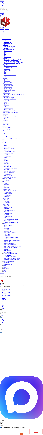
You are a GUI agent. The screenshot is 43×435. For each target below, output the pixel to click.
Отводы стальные (5, 58)
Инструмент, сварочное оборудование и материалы (9, 171)
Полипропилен (3, 128)
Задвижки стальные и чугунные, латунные (8, 85)
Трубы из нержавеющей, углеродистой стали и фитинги (10, 244)
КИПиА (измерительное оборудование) (6, 289)
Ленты (3, 130)
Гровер (5, 54)
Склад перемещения (4, 293)
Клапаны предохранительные (7, 218)
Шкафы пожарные (6, 203)
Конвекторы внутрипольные (7, 211)
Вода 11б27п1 (5, 102)
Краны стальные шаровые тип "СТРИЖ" (9, 109)
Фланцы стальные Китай (7, 81)
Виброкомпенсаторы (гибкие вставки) (7, 43)
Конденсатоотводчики (6, 262)
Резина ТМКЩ (4, 270)
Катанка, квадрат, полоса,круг (6, 122)
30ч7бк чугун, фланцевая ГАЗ (7, 89)
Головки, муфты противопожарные (7, 127)
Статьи (2, 302)
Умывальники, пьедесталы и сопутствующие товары (10, 232)
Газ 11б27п (5, 104)
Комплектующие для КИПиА (7, 205)
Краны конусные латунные (7, 166)
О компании (3, 31)
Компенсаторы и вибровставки (7, 152)
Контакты (3, 34)
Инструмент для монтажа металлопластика (9, 172)
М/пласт (2, 121)
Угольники (5, 77)
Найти (7, 10)
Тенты (3, 139)
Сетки (3, 135)
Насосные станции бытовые (7, 191)
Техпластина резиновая (7, 241)
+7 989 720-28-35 (2, 14)
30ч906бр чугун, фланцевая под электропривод (9, 90)
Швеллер (4, 125)
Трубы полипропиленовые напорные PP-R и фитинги (10, 247)
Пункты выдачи (3, 306)
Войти (1, 15)
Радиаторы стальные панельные (8, 213)
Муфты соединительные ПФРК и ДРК (8, 153)
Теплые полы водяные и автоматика (8, 242)
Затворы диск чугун (6, 92)
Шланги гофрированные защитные (8, 252)
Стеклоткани (4, 266)
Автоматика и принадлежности (8, 216)
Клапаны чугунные (6, 165)
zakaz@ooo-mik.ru (2, 12)
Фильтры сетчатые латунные (7, 42)
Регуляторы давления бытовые (7, 221)
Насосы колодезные (6, 194)
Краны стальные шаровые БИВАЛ (8, 84)
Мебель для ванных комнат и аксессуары (9, 227)
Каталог (2, 2)
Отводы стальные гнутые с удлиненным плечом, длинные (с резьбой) (12, 63)
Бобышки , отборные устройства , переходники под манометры (10, 112)
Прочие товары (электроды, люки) (6, 129)
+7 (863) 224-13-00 (2, 1)
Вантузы (5, 40)
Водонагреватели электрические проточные (9, 148)
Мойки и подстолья (6, 228)
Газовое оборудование (5, 45)
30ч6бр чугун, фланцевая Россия (8, 88)
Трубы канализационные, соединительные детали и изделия (10, 253)
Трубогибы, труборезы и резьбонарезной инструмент (10, 177)
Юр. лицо (2, 421)
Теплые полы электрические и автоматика (9, 243)
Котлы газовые (6, 183)
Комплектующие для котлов (7, 182)
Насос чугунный (6, 41)
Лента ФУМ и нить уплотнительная (8, 236)
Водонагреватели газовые (7, 147)
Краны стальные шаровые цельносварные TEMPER (10, 110)
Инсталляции (5, 226)
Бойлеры (5, 146)
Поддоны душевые (6, 229)
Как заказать (3, 32)
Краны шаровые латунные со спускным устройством (10, 168)
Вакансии (3, 3)
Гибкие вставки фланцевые (7, 44)
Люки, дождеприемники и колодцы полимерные (10, 256)
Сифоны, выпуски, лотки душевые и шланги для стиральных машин (12, 230)
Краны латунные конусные (6, 100)
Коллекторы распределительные (8, 179)
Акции (2, 5)
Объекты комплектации (4, 300)
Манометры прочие (6, 117)
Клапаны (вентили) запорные (6, 93)
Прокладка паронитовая (5, 268)
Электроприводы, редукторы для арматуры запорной (10, 170)
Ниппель (5, 74)
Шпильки (5, 56)
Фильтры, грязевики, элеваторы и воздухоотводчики (9, 261)
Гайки (5, 53)
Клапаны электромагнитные (7, 220)
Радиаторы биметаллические (7, 212)
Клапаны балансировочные (6, 96)
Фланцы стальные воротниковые (8, 80)
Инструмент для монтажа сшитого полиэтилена (9, 173)
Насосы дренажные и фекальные (8, 193)
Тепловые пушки (6, 176)
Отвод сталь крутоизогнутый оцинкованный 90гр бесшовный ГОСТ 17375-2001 (13, 62)
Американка (5, 71)
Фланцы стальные (5, 78)
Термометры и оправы (6, 208)
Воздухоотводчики (5, 113)
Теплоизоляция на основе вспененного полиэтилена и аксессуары (12, 240)
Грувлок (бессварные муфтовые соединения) (9, 151)
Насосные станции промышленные (8, 192)
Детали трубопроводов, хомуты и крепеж (6, 39)
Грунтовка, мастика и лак (7, 235)
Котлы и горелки (5, 181)
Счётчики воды (6, 206)
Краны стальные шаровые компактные (8, 108)
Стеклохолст (4, 267)
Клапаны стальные (6, 164)
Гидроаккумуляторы (6, 143)
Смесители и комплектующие (7, 231)
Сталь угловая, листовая (5, 123)
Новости (3, 308)
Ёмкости (5, 144)
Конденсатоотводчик (5, 114)
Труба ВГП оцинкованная (6, 124)
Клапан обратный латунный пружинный (9, 97)
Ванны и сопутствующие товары (8, 225)
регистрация (3, 15)
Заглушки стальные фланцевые (7, 50)
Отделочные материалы (5, 132)
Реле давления (6, 197)
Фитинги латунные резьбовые (7, 250)
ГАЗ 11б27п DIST (6, 106)
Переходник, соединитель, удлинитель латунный (10, 75)
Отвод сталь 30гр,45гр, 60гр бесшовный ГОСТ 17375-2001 (11, 60)
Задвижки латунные (6, 160)
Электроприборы (6, 118)
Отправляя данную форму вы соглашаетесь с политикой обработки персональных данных (11, 427)
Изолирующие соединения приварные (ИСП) (9, 46)
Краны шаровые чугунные (7, 169)
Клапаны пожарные (6, 199)
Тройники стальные (5, 68)
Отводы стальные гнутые (7, 154)
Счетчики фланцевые (5, 120)
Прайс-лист (3, 305)
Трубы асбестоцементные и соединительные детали (10, 257)
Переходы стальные (5, 64)
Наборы (4, 131)
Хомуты (5, 55)
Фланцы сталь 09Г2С (6, 79)
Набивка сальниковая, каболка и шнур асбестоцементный (11, 237)
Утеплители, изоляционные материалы (6, 295)
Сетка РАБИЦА (6, 136)
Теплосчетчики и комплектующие (8, 207)
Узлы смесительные (6, 180)
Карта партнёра (3, 298)
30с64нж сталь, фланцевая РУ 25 (8, 87)
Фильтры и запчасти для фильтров (8, 263)
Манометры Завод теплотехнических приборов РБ (10, 116)
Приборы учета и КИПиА (6, 204)
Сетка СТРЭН (6, 137)
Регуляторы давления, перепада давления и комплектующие (11, 222)
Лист (4, 186)
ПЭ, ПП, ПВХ (3, 140)
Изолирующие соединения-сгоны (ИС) (8, 47)
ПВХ (3, 141)
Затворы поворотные (6, 163)
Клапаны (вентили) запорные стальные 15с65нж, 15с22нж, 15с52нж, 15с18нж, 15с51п (14, 94)
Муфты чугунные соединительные (7, 57)
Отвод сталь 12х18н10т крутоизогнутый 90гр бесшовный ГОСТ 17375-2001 (13, 59)
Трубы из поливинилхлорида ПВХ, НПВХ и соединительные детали (12, 258)
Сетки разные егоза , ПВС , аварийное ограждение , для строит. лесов (12, 138)
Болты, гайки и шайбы (7, 150)
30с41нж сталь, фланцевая (7, 86)
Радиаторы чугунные (6, 214)
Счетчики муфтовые (5, 119)
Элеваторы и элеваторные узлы (8, 264)
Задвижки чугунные (6, 161)
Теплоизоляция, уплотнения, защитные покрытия (8, 233)
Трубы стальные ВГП (6, 249)
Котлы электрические (6, 184)
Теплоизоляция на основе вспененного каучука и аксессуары (11, 239)
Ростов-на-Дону (2, 0)
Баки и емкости (4, 142)
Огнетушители (6, 200)
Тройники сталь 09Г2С (7, 69)
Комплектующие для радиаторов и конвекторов (9, 210)
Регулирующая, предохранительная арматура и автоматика (9, 215)
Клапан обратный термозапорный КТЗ (8, 98)
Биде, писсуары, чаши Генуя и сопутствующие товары (10, 224)
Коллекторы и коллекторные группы (7, 178)
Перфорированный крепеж (7, 156)
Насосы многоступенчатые (7, 195)
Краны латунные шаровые (6, 101)
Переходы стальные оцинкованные (8, 67)
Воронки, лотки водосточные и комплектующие (9, 254)
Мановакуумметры (5, 115)
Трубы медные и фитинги (7, 245)
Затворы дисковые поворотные (6, 91)
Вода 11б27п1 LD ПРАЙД (7, 103)
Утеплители (4, 271)
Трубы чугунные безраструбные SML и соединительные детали (11, 259)
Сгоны (5, 76)
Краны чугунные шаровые (6, 111)
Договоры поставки (4, 299)
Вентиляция (5, 145)
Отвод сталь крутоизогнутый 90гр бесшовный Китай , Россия (11, 61)
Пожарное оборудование (4, 126)
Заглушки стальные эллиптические (8, 51)
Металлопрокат (3, 290)
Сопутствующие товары (7, 202)
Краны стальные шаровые (6, 107)
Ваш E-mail (1, 423)
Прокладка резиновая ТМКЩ (6, 269)
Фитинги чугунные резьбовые (7, 251)
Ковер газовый (6, 48)
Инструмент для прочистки (7, 174)
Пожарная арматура (6, 201)
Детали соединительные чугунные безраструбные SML (9, 49)
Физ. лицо (5, 421)
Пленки (4, 133)
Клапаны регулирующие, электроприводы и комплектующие (11, 219)
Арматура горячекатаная (7, 185)
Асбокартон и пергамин (7, 234)
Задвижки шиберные (6, 162)
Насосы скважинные (6, 196)
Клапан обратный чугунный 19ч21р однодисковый (10, 99)
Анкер (5, 52)
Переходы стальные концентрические (8, 65)
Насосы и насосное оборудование (7, 189)
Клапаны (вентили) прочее (6, 95)
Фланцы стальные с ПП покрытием (8, 82)
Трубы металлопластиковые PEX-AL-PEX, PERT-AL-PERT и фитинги (12, 246)
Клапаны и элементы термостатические (8, 209)
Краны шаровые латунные (7, 167)
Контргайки (5, 73)
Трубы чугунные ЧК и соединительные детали (9, 260)
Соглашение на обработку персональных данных (6, 284)
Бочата (5, 72)
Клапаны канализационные (7, 255)
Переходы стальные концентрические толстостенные (10, 66)
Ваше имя (1, 422)
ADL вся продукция (5, 83)
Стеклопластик (4, 265)
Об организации (3, 321)
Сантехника (4, 223)
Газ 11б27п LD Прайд (6, 105)
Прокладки (5, 238)
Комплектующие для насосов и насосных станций (10, 190)
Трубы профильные (6, 187)
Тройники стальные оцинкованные (8, 70)
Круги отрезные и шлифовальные (8, 175)
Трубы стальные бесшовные (7, 248)
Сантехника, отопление (5, 134)
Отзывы (2, 307)
